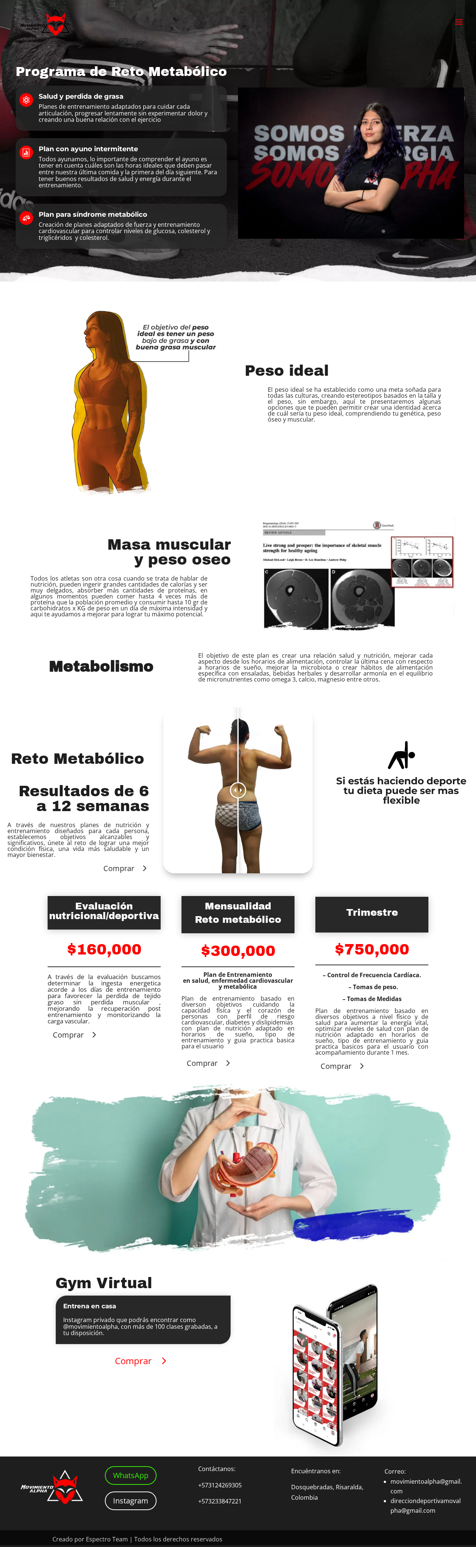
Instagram (130, 1501)
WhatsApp (130, 1475)
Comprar (118, 868)
